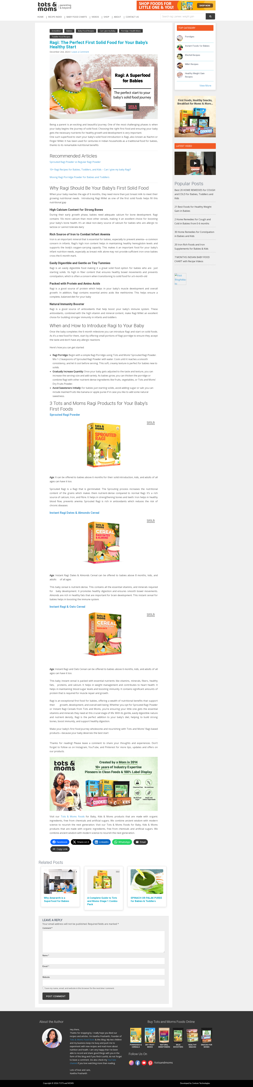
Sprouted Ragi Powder (65, 414)
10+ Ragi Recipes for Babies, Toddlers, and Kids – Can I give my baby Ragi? (90, 169)
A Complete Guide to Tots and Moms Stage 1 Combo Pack (102, 901)
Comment (47, 928)
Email (45, 966)
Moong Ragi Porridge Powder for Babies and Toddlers (79, 177)
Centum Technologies (201, 1083)
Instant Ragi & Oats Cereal (67, 606)
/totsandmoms (163, 1062)
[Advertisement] (195, 335)
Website (46, 977)
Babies (69, 31)
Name (45, 955)
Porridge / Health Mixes (131, 31)
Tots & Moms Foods (73, 816)
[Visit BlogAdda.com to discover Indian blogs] (180, 278)
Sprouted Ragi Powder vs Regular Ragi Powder (75, 162)
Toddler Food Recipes (61, 36)
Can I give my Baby (107, 31)
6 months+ (56, 31)
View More (205, 85)
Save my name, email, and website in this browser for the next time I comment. (79, 988)
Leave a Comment (80, 51)
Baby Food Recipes (86, 31)
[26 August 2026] (195, 163)
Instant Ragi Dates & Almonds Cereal (75, 512)
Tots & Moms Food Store (82, 1039)
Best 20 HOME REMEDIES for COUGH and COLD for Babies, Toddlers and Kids (195, 194)
